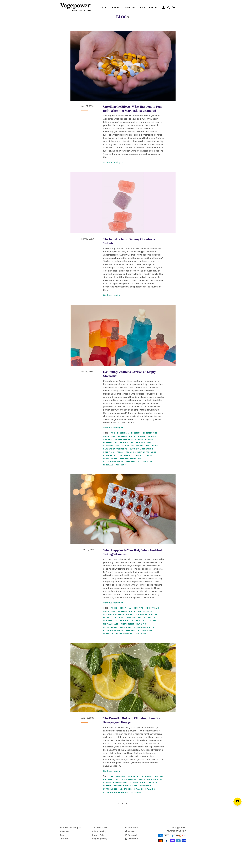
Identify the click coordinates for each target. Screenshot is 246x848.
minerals (157, 446)
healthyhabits (111, 446)
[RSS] (128, 17)
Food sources (154, 779)
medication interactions (136, 446)
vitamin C (150, 789)
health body (122, 442)
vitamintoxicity (125, 633)
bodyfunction (119, 436)
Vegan (120, 452)
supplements (110, 627)
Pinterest (132, 835)
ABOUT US (130, 8)
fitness (131, 618)
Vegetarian (123, 455)
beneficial (123, 433)
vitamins (131, 462)
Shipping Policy (99, 838)
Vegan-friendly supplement (141, 452)
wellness (121, 465)
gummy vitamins (124, 439)
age (113, 433)
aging (114, 608)
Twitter (131, 831)
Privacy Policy (99, 831)
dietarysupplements (140, 611)
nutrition (108, 452)
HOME (104, 8)
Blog (62, 835)
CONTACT (154, 8)
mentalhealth (111, 624)
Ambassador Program (71, 827)
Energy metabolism (147, 614)
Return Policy (98, 835)
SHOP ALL (116, 8)
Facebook (132, 827)
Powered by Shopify (176, 830)
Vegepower (109, 455)
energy (130, 614)
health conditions (141, 442)
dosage (152, 436)
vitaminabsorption (130, 458)
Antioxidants (118, 776)
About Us (64, 831)
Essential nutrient (114, 618)
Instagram (133, 838)
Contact (64, 838)
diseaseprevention (113, 614)
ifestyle (154, 621)
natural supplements (115, 449)
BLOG (142, 8)
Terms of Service (100, 827)
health (139, 439)
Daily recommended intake (130, 779)
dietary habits (137, 436)
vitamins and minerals (115, 792)
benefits (136, 433)
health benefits (122, 783)
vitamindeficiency (113, 462)
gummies (107, 439)
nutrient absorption (141, 449)
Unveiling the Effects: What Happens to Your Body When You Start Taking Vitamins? (132, 109)
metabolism (127, 624)
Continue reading (112, 162)
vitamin (136, 455)
